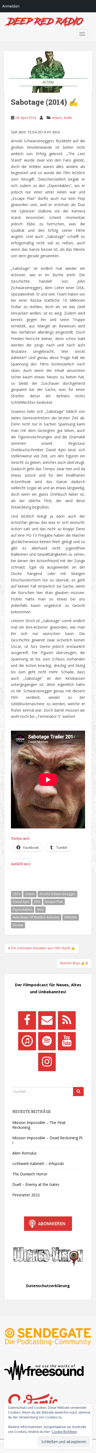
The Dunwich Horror (29, 1173)
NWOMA (70, 917)
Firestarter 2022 (26, 1194)
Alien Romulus (24, 1153)
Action (57, 117)
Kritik (68, 117)
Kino (40, 909)
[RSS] (66, 1020)
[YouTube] (66, 1041)
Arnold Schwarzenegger (57, 894)
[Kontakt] (47, 1020)
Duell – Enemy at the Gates (35, 1184)
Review (18, 925)
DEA (37, 901)
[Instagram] (47, 1062)
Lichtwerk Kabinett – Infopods (38, 1163)
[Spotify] (47, 1041)
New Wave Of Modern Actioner (36, 917)
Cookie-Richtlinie (64, 1431)
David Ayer (21, 901)
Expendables (22, 909)
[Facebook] (27, 1020)
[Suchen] (78, 1091)
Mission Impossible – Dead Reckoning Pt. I (47, 1140)
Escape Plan (54, 901)
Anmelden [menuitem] (10, 6)
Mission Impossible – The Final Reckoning (38, 1125)
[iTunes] (27, 1041)
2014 (16, 894)
